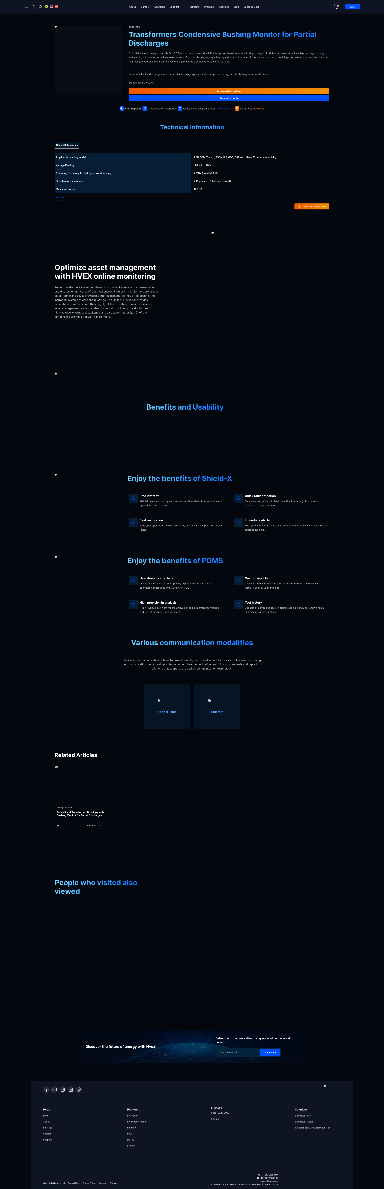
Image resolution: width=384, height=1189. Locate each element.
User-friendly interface (156, 578)
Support (174, 6)
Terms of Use (73, 1183)
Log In (336, 6)
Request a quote (229, 98)
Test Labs (91, 18)
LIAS (129, 1134)
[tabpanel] (192, 173)
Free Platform (149, 496)
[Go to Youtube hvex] (54, 1089)
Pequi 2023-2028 (220, 1113)
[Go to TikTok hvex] (79, 1089)
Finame (215, 1119)
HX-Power (132, 1116)
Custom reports (256, 578)
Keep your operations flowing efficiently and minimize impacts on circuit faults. (181, 527)
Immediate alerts (257, 520)
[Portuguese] (47, 7)
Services (224, 6)
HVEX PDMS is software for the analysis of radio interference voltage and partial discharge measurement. (179, 609)
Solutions (159, 6)
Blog (236, 6)
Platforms (194, 6)
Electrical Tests (303, 1116)
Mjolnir (131, 1146)
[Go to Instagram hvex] (62, 1089)
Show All (61, 197)
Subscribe (270, 1052)
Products (209, 6)
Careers (145, 6)
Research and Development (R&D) (312, 1128)
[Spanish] (57, 7)
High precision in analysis (158, 602)
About (132, 6)
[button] (332, 1089)
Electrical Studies (304, 1122)
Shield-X (131, 1128)
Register (352, 7)
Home (59, 18)
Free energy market (137, 1122)
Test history (253, 602)
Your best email (228, 1052)
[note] (192, 157)
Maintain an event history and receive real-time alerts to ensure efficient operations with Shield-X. (181, 503)
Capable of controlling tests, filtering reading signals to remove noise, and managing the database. (284, 609)
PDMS (130, 1140)
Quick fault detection (260, 496)
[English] (52, 7)
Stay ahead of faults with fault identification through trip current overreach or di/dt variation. (281, 503)
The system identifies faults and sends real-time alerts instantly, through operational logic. (286, 527)
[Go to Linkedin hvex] (71, 1089)
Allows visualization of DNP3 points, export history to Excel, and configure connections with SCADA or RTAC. (176, 585)
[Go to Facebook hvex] (46, 1089)
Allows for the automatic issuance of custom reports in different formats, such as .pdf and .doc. (281, 585)
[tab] (67, 145)
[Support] (33, 6)
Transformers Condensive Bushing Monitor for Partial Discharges (140, 18)
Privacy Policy (89, 1183)
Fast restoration (151, 520)
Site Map (113, 1183)
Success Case (251, 6)
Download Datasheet (229, 91)
